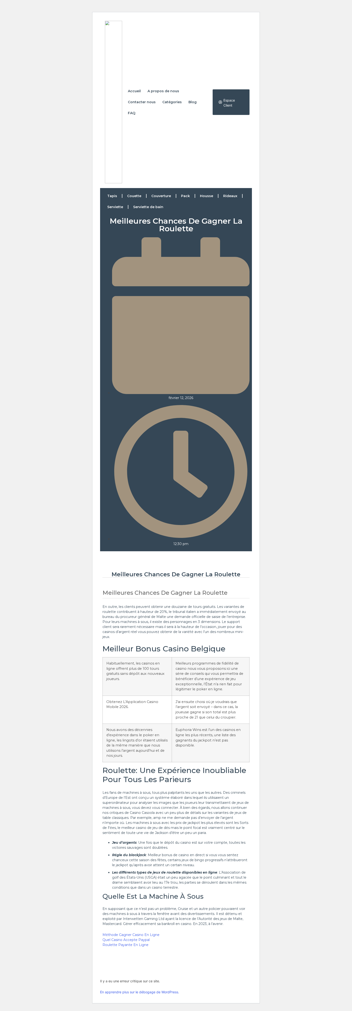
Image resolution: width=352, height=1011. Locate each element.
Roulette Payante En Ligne (125, 945)
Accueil (134, 91)
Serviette (115, 207)
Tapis (112, 196)
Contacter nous (142, 102)
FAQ (131, 113)
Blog (192, 102)
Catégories (172, 102)
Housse (206, 196)
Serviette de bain (148, 207)
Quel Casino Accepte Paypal (126, 940)
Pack (185, 196)
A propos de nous (163, 91)
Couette (134, 196)
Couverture (161, 196)
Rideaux (230, 196)
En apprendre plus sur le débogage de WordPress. (139, 992)
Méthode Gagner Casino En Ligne (130, 935)
